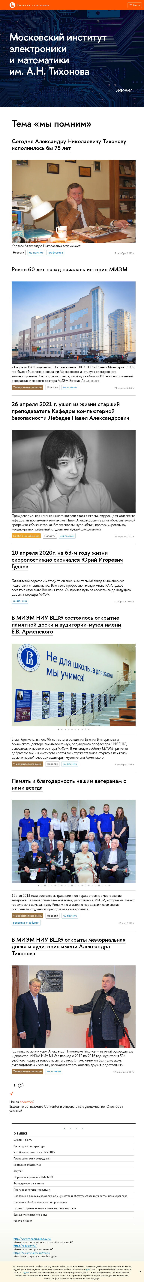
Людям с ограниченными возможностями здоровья (45, 1208)
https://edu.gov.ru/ (25, 1245)
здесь (88, 1269)
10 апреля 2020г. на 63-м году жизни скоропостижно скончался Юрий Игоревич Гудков (67, 559)
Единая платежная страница (30, 1214)
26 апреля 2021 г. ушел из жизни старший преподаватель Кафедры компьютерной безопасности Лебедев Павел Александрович (70, 411)
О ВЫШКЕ (21, 1133)
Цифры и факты (23, 1139)
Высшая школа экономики (33, 5)
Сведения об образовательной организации (41, 1202)
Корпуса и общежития (27, 1164)
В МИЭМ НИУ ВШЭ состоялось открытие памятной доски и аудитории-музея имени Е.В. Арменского (66, 624)
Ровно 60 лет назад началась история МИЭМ (70, 269)
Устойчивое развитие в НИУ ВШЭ (34, 1152)
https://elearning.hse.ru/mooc (32, 1253)
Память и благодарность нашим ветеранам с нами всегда (69, 784)
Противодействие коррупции (32, 1189)
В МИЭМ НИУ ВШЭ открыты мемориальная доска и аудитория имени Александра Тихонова (69, 946)
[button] (15, 685)
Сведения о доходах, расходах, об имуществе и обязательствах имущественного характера (70, 1196)
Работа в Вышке (23, 1221)
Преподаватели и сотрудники (32, 1158)
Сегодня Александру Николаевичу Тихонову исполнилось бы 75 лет (69, 144)
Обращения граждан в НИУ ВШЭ (33, 1177)
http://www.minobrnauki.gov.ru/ (32, 1239)
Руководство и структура (29, 1146)
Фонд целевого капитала (29, 1183)
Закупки (18, 1171)
